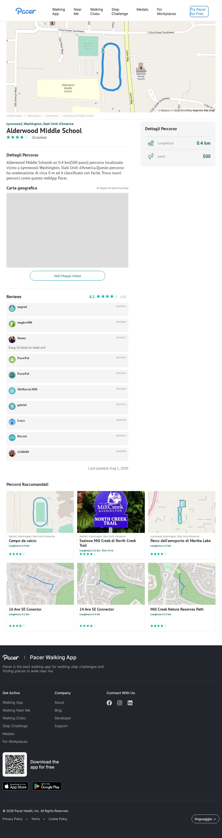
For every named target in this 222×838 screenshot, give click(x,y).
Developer (63, 718)
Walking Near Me (16, 710)
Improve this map (203, 110)
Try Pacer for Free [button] (198, 11)
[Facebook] (109, 703)
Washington (34, 116)
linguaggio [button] (203, 819)
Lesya (21, 420)
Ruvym (22, 436)
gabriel (21, 405)
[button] (75, 805)
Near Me (78, 11)
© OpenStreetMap (182, 110)
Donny (21, 338)
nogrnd (22, 307)
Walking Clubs (96, 11)
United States (14, 116)
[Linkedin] (130, 703)
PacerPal (23, 358)
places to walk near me (34, 671)
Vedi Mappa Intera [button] (67, 276)
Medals (142, 9)
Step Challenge (120, 11)
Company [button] (63, 693)
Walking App (58, 11)
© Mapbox (164, 110)
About (59, 702)
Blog (58, 710)
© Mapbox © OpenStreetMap (112, 188)
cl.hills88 (23, 452)
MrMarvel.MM (27, 389)
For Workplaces (166, 11)
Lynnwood (52, 116)
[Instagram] (119, 703)
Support (61, 726)
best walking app (37, 666)
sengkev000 (24, 322)
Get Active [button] (11, 693)
